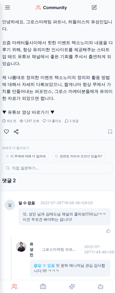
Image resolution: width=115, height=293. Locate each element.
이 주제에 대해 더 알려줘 (28, 156)
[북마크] (110, 131)
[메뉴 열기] (7, 7)
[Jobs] (43, 286)
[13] (6, 131)
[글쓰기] (94, 7)
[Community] (14, 286)
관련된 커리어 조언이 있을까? (81, 156)
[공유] (16, 131)
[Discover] (71, 286)
